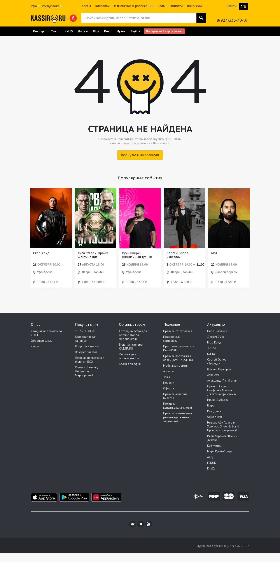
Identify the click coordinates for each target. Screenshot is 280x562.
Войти (231, 6)
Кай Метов (214, 446)
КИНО (69, 31)
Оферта (168, 388)
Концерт (39, 31)
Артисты (168, 371)
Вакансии (194, 6)
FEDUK (211, 463)
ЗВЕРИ (211, 348)
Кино (107, 31)
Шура (210, 405)
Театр (55, 31)
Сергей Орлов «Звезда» (216, 361)
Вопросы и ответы (87, 346)
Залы (161, 6)
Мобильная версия (175, 366)
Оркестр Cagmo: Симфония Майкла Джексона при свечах (221, 390)
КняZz (211, 468)
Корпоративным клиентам (85, 339)
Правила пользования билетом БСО (89, 360)
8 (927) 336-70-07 (236, 546)
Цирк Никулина (217, 331)
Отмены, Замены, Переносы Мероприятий (86, 371)
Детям (83, 31)
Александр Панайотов (222, 380)
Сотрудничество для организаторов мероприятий (133, 335)
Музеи (121, 31)
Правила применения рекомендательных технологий (177, 417)
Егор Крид (214, 342)
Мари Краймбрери (219, 451)
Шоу (96, 31)
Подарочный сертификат (164, 31)
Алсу (210, 457)
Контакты (102, 6)
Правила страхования (177, 331)
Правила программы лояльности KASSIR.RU (178, 358)
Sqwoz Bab (214, 417)
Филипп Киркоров (219, 369)
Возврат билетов (86, 352)
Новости (176, 6)
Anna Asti (213, 375)
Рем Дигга (214, 411)
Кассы (86, 6)
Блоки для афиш (130, 364)
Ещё (134, 31)
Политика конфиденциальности (177, 406)
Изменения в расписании (133, 6)
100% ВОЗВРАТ (85, 331)
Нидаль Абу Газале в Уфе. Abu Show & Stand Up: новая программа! (223, 426)
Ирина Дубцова (218, 400)
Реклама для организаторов (129, 356)
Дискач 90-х (215, 337)
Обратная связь (41, 341)
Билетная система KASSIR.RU (131, 346)
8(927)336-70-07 (232, 20)
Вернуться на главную (140, 155)
